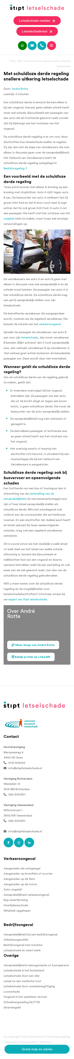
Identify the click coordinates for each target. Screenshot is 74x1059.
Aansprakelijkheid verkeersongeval (26, 894)
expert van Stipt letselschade (27, 599)
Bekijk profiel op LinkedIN (32, 657)
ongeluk (9, 218)
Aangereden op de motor (20, 884)
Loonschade (12, 991)
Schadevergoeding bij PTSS (22, 1002)
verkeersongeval (50, 324)
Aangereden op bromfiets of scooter (28, 873)
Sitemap (45, 1042)
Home (12, 61)
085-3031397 (17, 794)
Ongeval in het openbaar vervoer (25, 996)
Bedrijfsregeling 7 (15, 168)
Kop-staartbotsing (16, 900)
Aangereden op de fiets (19, 879)
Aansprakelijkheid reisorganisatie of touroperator (36, 965)
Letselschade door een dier (22, 975)
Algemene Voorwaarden (21, 1042)
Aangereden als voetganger (22, 868)
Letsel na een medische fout (22, 981)
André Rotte (20, 88)
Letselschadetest (35, 31)
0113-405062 (16, 762)
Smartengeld (12, 1007)
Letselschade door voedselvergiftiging (29, 986)
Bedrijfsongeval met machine (23, 945)
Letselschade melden (35, 20)
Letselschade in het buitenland (24, 970)
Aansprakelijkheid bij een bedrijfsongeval (30, 934)
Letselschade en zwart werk (22, 950)
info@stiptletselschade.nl (25, 768)
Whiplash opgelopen (17, 910)
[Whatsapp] (22, 45)
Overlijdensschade (16, 905)
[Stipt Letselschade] (37, 7)
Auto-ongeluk (13, 889)
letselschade (29, 337)
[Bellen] (41, 45)
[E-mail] (32, 45)
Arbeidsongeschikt (16, 939)
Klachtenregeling (58, 1036)
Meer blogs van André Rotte (35, 645)
